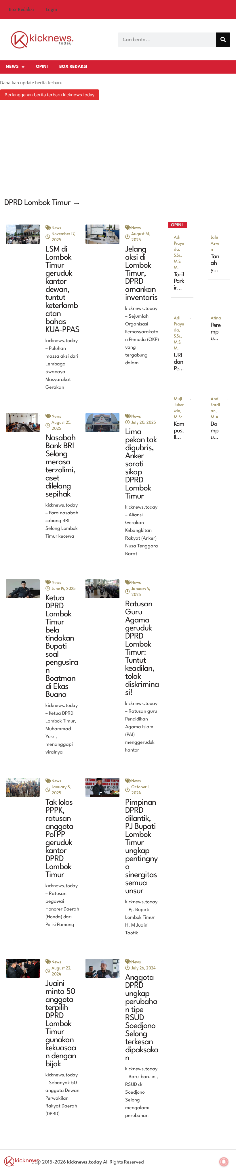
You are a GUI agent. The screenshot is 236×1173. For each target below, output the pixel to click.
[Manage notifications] (224, 1161)
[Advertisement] (118, 150)
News (12, 67)
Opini (42, 67)
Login (51, 9)
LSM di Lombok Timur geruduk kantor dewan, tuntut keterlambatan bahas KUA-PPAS (62, 290)
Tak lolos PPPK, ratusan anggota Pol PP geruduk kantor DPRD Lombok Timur (59, 839)
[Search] (223, 39)
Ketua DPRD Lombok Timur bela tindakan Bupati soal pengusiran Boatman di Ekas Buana (61, 646)
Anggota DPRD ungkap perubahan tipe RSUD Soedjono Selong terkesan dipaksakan (141, 1018)
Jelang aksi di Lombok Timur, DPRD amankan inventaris (141, 274)
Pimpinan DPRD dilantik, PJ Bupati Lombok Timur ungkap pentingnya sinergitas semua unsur (141, 847)
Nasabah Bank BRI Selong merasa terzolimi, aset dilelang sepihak (60, 466)
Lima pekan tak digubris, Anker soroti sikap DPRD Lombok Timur (141, 464)
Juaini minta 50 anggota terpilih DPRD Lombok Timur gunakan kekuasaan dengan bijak (60, 1024)
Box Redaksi (21, 9)
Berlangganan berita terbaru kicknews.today (49, 94)
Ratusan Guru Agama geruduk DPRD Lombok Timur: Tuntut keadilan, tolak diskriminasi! (142, 648)
